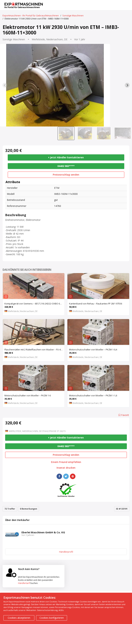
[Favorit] (6, 297)
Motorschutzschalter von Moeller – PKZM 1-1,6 (93, 395)
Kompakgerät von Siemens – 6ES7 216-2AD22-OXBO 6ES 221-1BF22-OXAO (34, 303)
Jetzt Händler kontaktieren (66, 157)
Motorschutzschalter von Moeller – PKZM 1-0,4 (93, 349)
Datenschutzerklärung (47, 610)
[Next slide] (127, 85)
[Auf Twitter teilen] (66, 476)
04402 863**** (66, 166)
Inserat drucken (66, 467)
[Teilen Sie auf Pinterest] (72, 476)
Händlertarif (24, 583)
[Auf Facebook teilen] (59, 476)
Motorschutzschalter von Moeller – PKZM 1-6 (27, 395)
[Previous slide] (4, 85)
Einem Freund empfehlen (66, 462)
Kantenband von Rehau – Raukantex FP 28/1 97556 (95, 303)
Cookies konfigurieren (52, 617)
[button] (66, 133)
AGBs (61, 610)
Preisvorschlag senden (66, 174)
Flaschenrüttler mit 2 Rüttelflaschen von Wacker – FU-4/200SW (34, 349)
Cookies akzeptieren (19, 617)
